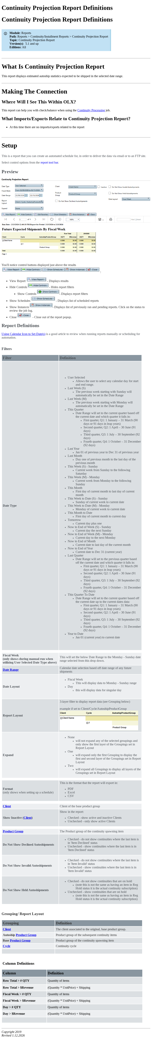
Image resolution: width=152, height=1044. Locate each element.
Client (7, 806)
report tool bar (49, 162)
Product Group (13, 831)
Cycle (6, 946)
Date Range (11, 669)
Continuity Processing (91, 110)
